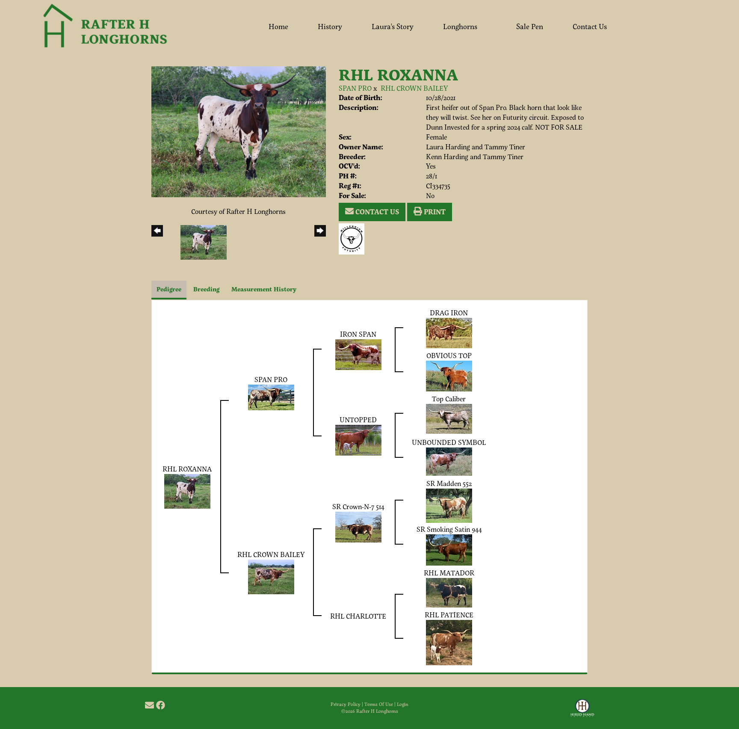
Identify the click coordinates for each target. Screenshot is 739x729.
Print (434, 211)
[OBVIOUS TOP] (449, 375)
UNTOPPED (358, 419)
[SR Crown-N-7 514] (358, 526)
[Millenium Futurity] (354, 238)
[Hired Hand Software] (582, 712)
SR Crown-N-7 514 (358, 506)
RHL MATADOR (449, 573)
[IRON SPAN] (358, 354)
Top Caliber (449, 398)
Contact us (376, 211)
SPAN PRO (355, 88)
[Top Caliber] (449, 418)
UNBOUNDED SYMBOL (449, 442)
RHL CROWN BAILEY (414, 88)
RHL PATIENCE (449, 614)
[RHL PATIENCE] (449, 641)
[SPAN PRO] (271, 396)
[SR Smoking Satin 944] (449, 549)
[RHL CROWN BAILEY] (271, 576)
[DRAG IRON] (449, 332)
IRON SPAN (358, 334)
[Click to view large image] (238, 131)
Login (402, 704)
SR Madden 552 (449, 483)
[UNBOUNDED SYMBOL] (449, 460)
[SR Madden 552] (449, 505)
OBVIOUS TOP (449, 355)
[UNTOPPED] (358, 439)
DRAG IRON (449, 312)
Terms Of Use (378, 704)
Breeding (206, 288)
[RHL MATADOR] (449, 591)
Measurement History (263, 288)
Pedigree (169, 288)
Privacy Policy (346, 704)
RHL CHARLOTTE (358, 616)
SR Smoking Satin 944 (449, 529)
